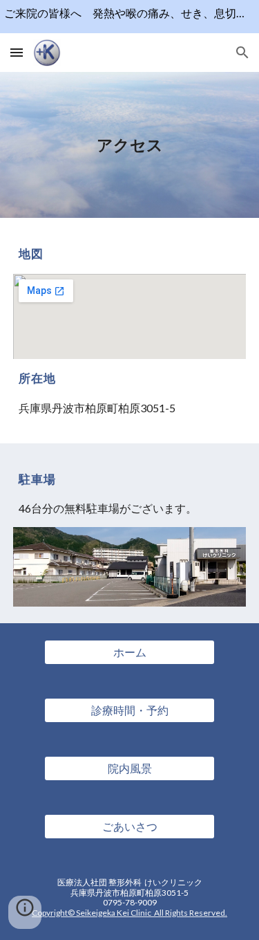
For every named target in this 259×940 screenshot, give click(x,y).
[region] (129, 16)
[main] (130, 145)
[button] (16, 52)
